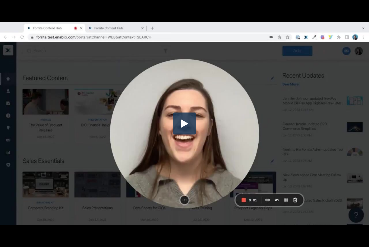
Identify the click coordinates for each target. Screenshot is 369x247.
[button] (184, 124)
